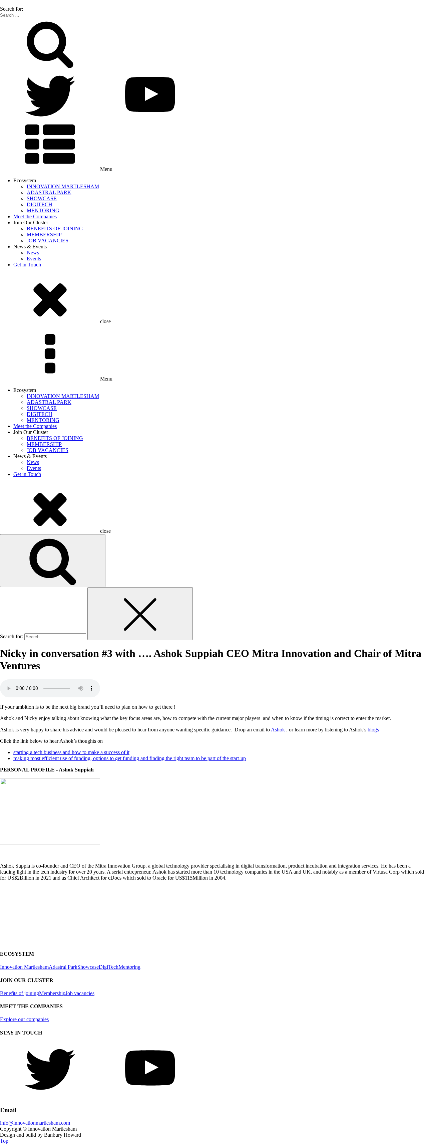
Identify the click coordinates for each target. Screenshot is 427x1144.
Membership (52, 993)
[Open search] (52, 560)
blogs (373, 729)
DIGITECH (39, 204)
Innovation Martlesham (24, 967)
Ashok (278, 729)
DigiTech (108, 967)
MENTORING (43, 210)
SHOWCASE (42, 198)
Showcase (88, 967)
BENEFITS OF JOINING (55, 228)
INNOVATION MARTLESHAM (63, 186)
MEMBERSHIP (44, 234)
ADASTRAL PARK (49, 192)
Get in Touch (27, 264)
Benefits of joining (19, 993)
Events (34, 258)
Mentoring (129, 967)
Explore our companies (24, 1019)
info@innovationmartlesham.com (35, 1123)
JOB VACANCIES (47, 240)
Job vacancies (79, 993)
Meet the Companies (35, 216)
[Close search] (140, 613)
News (33, 252)
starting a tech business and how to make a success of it (71, 752)
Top (4, 1141)
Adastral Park (63, 967)
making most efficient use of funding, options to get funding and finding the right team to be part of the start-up (129, 758)
